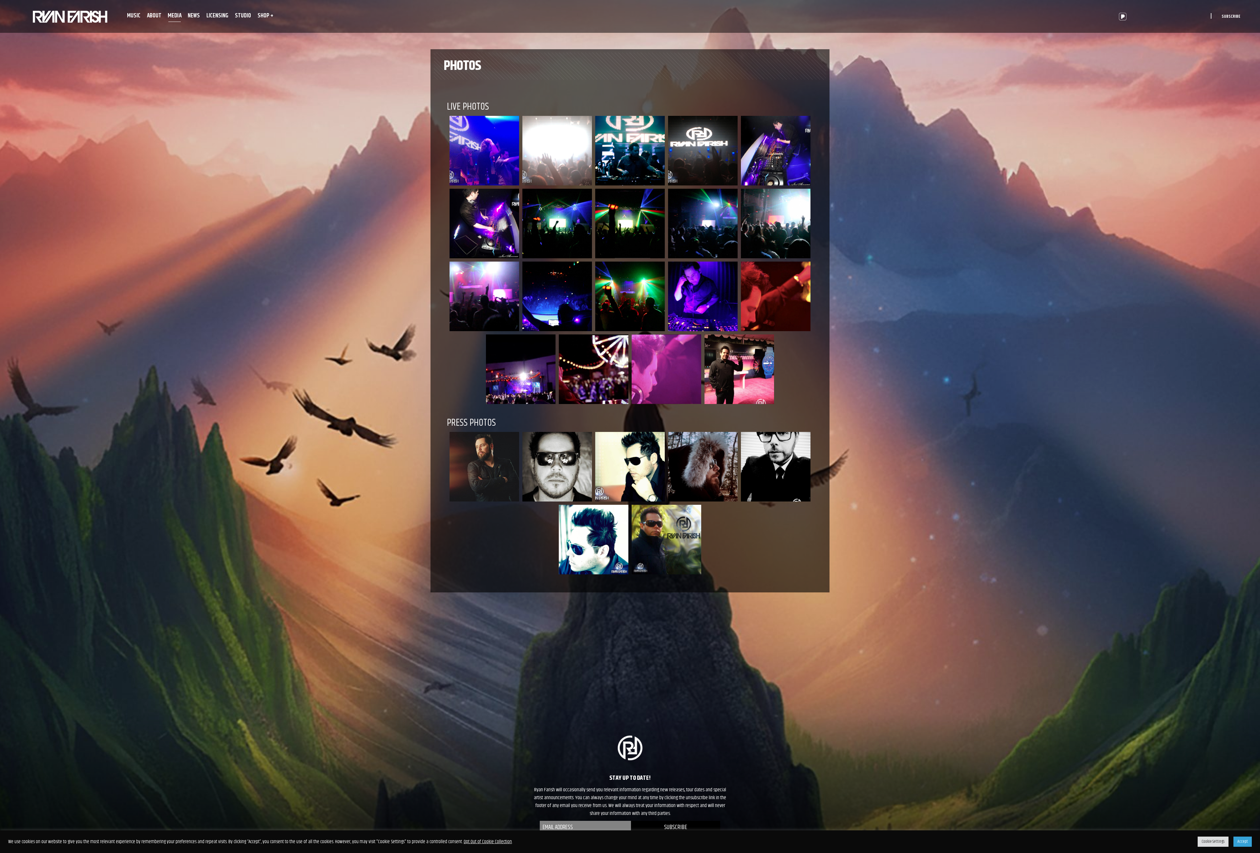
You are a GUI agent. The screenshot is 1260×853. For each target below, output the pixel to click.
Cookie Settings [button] (1213, 841)
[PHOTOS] (70, 16)
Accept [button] (1242, 841)
